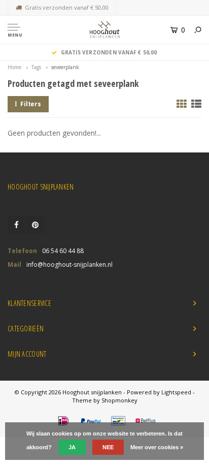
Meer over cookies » (156, 447)
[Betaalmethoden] (63, 420)
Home (14, 67)
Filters (30, 104)
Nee (108, 447)
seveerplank (65, 67)
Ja (72, 447)
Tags (36, 67)
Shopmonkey (119, 400)
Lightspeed (176, 392)
